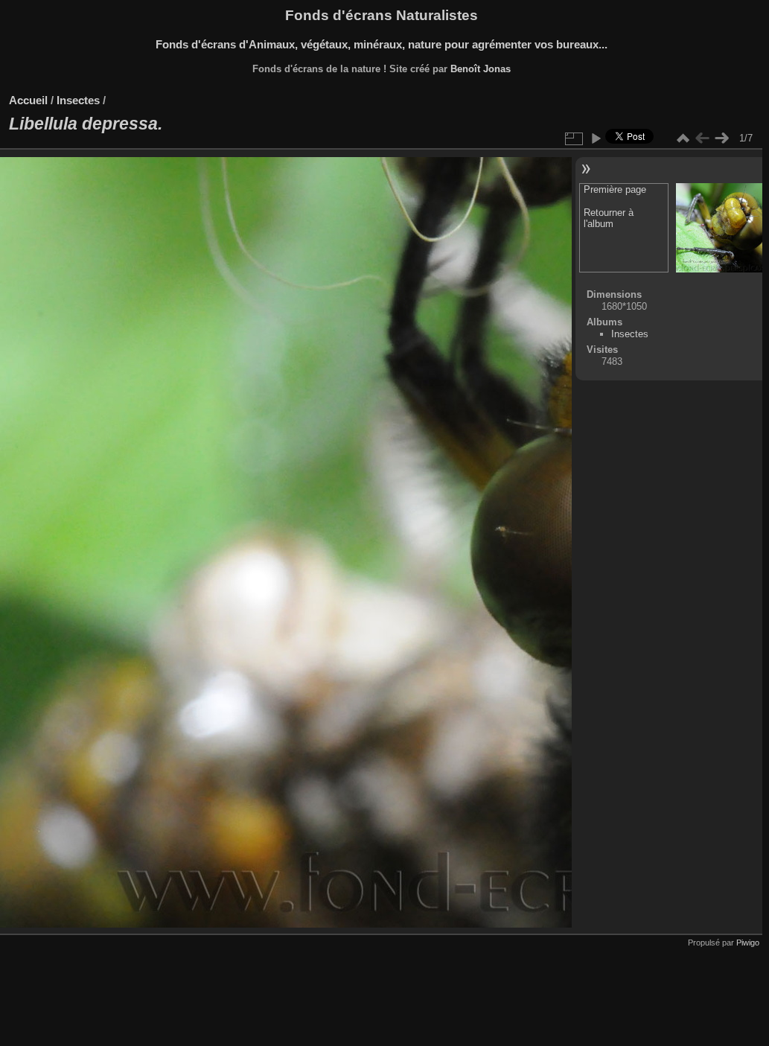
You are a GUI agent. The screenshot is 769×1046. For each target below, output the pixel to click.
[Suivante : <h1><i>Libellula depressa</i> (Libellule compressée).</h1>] (721, 138)
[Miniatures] (682, 138)
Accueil (28, 100)
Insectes (78, 100)
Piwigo (747, 942)
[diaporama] (595, 138)
